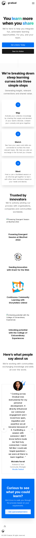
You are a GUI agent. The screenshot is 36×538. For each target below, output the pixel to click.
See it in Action (18, 51)
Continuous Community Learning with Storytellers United (18, 300)
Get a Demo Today (18, 45)
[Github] (4, 526)
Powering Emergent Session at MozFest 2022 (18, 237)
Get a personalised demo (17, 512)
